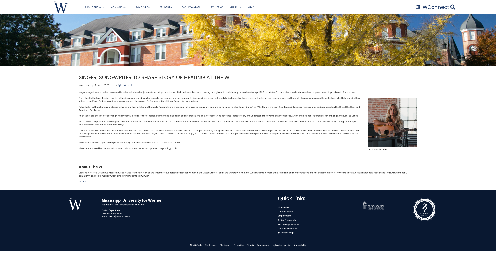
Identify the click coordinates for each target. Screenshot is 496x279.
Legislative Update (281, 245)
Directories (283, 207)
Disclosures (210, 245)
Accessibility (300, 245)
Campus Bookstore (287, 228)
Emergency (263, 245)
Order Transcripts (287, 220)
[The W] (61, 7)
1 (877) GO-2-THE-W (119, 216)
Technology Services (288, 224)
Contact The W (285, 211)
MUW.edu (197, 245)
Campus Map (287, 232)
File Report (225, 245)
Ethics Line (239, 245)
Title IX (250, 245)
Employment (284, 215)
